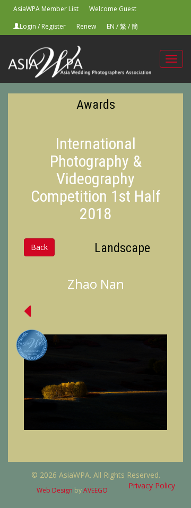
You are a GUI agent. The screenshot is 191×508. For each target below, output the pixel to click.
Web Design (55, 490)
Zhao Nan (95, 283)
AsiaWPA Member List (46, 8)
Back (39, 247)
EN (111, 26)
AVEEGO (95, 490)
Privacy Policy (151, 485)
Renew (86, 26)
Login (28, 26)
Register (53, 26)
